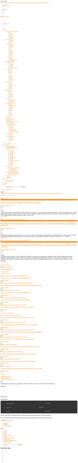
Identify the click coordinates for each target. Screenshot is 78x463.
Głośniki (8, 116)
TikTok (5, 184)
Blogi (5, 433)
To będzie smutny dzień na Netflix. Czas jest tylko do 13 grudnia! (21, 202)
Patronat (8, 177)
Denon (11, 104)
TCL (10, 42)
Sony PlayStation (13, 102)
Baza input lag (9, 176)
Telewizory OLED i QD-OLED (12, 31)
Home (2, 195)
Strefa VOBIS (9, 181)
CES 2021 (11, 150)
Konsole (8, 98)
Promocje (5, 179)
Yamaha (11, 114)
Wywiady (8, 175)
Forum (5, 28)
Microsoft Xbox (13, 99)
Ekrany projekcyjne (10, 122)
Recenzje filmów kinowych (15, 169)
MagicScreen (12, 123)
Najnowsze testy (24, 2)
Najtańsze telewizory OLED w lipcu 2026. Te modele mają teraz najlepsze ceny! (18, 307)
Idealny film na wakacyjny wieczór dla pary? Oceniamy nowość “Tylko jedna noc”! (18, 361)
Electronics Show (13, 157)
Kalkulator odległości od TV (12, 147)
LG (10, 32)
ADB (11, 137)
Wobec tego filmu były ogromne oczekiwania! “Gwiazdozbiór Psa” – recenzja (17, 317)
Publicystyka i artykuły (11, 148)
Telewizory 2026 (16, 2)
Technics (11, 113)
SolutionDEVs (9, 420)
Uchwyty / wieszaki (10, 134)
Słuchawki (9, 118)
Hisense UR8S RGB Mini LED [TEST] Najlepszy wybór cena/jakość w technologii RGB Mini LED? (22, 332)
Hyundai (11, 128)
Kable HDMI (9, 120)
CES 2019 (11, 155)
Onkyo (11, 106)
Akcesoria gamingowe (11, 119)
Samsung (11, 33)
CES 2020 (11, 151)
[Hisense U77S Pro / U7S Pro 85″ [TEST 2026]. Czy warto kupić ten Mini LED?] (14, 337)
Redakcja (10, 205)
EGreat (11, 126)
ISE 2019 (11, 153)
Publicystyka (6, 144)
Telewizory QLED (10, 39)
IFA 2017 (11, 161)
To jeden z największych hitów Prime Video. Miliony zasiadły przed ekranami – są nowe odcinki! (21, 368)
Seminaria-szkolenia (13, 174)
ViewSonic (12, 79)
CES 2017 (11, 163)
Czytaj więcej (4, 216)
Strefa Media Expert (10, 180)
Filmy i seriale (4, 2)
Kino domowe (9, 103)
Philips (11, 38)
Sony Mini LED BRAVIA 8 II (19, 193)
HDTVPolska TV (8, 435)
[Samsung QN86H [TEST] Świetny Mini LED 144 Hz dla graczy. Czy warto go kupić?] (13, 322)
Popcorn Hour (12, 130)
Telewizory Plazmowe (11, 62)
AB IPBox (12, 138)
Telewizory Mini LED (11, 44)
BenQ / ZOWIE (12, 85)
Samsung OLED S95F (6, 193)
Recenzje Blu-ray (13, 168)
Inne (10, 115)
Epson (11, 72)
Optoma (11, 75)
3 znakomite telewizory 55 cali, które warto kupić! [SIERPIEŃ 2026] (15, 278)
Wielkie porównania (13, 59)
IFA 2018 (11, 156)
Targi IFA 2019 (12, 152)
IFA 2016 (11, 165)
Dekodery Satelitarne (10, 136)
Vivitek (11, 80)
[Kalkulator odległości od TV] (6, 267)
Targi (8, 149)
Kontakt (6, 424)
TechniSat (11, 57)
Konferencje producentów (14, 173)
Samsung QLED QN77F (54, 193)
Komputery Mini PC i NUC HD (12, 121)
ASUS (11, 83)
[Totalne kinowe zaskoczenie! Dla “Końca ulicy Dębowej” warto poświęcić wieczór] (12, 351)
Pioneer (11, 66)
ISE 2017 (11, 164)
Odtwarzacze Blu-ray (10, 90)
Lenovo (11, 87)
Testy (5, 30)
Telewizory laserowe (10, 61)
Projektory (9, 69)
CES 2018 (11, 159)
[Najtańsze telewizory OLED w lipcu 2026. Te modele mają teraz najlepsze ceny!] (13, 305)
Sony (11, 36)
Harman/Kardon (13, 105)
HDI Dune (12, 127)
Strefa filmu (9, 166)
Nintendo (11, 101)
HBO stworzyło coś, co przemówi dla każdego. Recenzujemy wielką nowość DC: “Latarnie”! (20, 346)
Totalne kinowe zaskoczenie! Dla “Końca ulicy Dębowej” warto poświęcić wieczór (18, 353)
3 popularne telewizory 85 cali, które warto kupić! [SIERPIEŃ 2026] (15, 292)
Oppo (11, 93)
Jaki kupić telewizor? (10, 145)
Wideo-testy (9, 143)
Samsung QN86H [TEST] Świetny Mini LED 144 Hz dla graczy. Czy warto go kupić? (19, 324)
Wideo (5, 142)
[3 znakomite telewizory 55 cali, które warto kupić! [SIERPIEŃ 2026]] (14, 275)
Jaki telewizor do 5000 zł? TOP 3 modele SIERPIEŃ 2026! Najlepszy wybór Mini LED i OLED (21, 285)
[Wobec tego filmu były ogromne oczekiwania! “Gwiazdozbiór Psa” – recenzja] (11, 315)
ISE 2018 (11, 158)
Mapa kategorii (7, 425)
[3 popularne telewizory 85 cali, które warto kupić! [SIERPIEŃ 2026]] (10, 290)
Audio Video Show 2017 (14, 160)
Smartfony (9, 89)
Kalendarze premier (13, 171)
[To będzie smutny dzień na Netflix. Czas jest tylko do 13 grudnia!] (4, 198)
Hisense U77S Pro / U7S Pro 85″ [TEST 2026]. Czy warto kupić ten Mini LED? (17, 339)
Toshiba (11, 58)
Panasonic (11, 37)
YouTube (5, 182)
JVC (10, 48)
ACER (11, 82)
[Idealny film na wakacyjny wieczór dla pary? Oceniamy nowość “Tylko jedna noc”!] (10, 359)
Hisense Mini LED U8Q (32, 193)
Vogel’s (11, 135)
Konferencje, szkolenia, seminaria (13, 172)
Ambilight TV (45, 2)
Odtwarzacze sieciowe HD (11, 124)
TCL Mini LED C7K (43, 193)
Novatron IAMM (13, 129)
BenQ (11, 71)
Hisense (11, 34)
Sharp (11, 54)
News (2, 199)
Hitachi (11, 46)
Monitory (8, 81)
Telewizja (9, 2)
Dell (10, 86)
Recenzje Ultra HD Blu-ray (15, 167)
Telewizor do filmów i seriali (35, 2)
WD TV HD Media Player (14, 131)
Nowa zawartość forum (8, 189)
